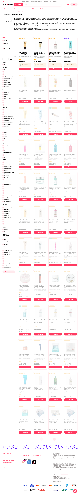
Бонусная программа (7, 467)
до (10, 58)
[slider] (2, 56)
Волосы (19, 8)
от (3, 58)
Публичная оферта (7, 462)
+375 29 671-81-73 (26, 455)
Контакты (55, 1)
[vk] (29, 462)
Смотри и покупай (73, 8)
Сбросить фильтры (9, 271)
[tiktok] (34, 462)
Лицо (14, 8)
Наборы (59, 8)
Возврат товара (6, 455)
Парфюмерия (34, 8)
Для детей (42, 8)
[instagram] (24, 462)
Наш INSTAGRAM (47, 1)
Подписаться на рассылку (36, 1)
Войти (74, 4)
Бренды (65, 8)
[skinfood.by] (7, 4)
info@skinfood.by (37, 455)
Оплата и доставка (25, 1)
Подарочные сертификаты (8, 458)
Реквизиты (4, 464)
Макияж (49, 8)
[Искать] (59, 4)
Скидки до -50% (6, 8)
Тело (54, 8)
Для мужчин (26, 8)
